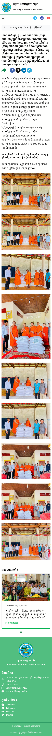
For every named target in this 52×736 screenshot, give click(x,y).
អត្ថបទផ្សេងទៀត (10, 569)
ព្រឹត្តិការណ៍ (38, 27)
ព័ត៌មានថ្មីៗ (28, 27)
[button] (12, 70)
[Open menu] (3, 17)
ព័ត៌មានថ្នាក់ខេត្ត (16, 27)
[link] (26, 601)
